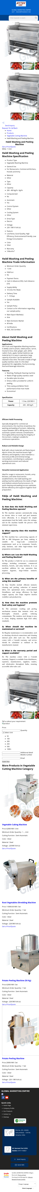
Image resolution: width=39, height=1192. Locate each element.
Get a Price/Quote (9, 147)
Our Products (7, 1111)
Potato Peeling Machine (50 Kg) (16, 980)
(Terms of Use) (22, 1175)
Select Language (27, 1188)
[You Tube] (6, 1098)
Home (9, 130)
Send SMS (21, 1165)
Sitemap (6, 1117)
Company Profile (8, 1108)
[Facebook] (3, 1098)
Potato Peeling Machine (13, 1058)
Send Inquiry (10, 125)
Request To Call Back (9, 128)
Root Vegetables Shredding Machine (19, 902)
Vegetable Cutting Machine (17, 136)
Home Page (7, 1105)
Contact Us (7, 1114)
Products (10, 133)
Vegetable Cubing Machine (14, 824)
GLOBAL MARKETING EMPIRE (21, 11)
